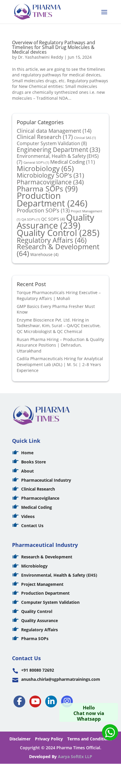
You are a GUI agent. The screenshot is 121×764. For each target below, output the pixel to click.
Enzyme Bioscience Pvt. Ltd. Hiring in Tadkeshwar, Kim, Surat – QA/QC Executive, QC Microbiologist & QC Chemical (58, 325)
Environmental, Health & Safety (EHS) (59, 575)
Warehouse (44, 254)
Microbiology (45, 168)
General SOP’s (36, 162)
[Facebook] (19, 701)
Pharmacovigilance (50, 182)
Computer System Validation (52, 143)
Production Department (52, 199)
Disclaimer (20, 739)
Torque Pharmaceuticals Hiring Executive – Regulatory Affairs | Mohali (59, 295)
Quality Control (58, 233)
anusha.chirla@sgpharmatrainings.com (60, 679)
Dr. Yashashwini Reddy (40, 57)
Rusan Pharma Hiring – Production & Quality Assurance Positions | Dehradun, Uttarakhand (60, 345)
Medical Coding (72, 161)
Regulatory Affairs (52, 240)
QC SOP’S (53, 219)
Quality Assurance (55, 221)
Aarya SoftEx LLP (75, 756)
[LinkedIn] (51, 701)
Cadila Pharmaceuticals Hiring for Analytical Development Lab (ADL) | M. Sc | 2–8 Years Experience (60, 364)
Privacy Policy (49, 739)
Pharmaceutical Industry (46, 480)
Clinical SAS (85, 138)
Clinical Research (45, 137)
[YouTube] (35, 701)
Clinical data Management (54, 130)
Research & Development (58, 250)
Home (27, 452)
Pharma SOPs (47, 188)
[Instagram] (67, 701)
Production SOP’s (43, 210)
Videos (28, 516)
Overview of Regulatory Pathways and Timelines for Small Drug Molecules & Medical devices (53, 47)
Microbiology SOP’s (50, 175)
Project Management (42, 584)
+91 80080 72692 (37, 670)
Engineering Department (58, 149)
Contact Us (32, 525)
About (27, 471)
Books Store (33, 462)
